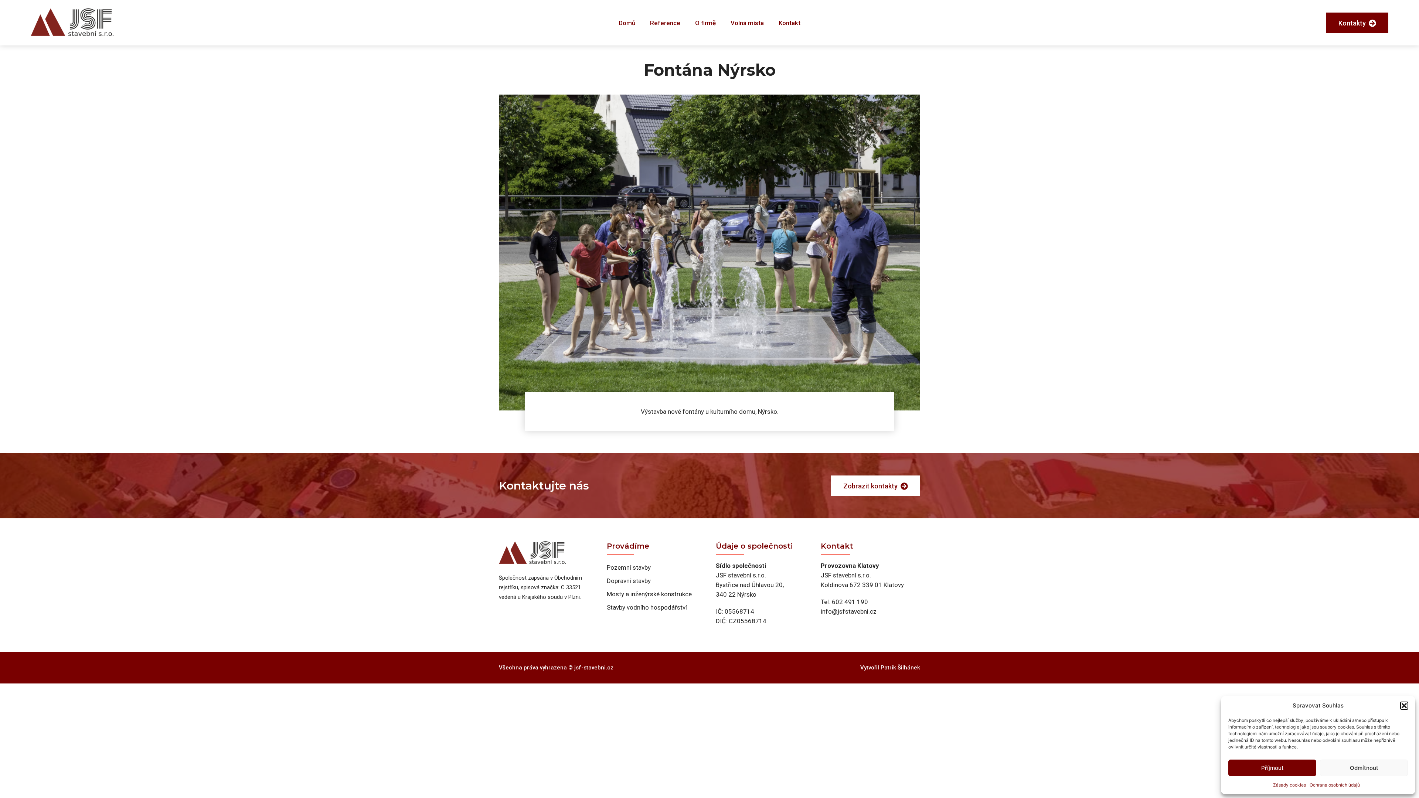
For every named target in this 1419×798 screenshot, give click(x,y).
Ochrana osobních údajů (1335, 785)
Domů (627, 23)
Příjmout (1272, 767)
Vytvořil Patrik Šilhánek (890, 667)
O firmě (705, 23)
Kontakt (789, 23)
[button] (1404, 705)
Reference (665, 23)
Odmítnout (1364, 767)
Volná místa (747, 23)
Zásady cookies (1289, 785)
